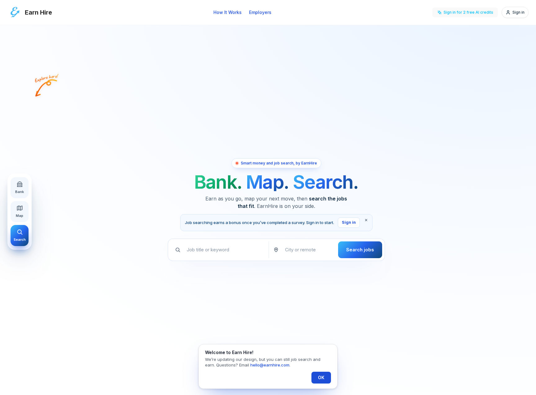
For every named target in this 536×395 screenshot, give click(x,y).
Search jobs (360, 250)
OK (321, 377)
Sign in (349, 222)
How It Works (227, 12)
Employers (260, 12)
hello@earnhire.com (269, 364)
